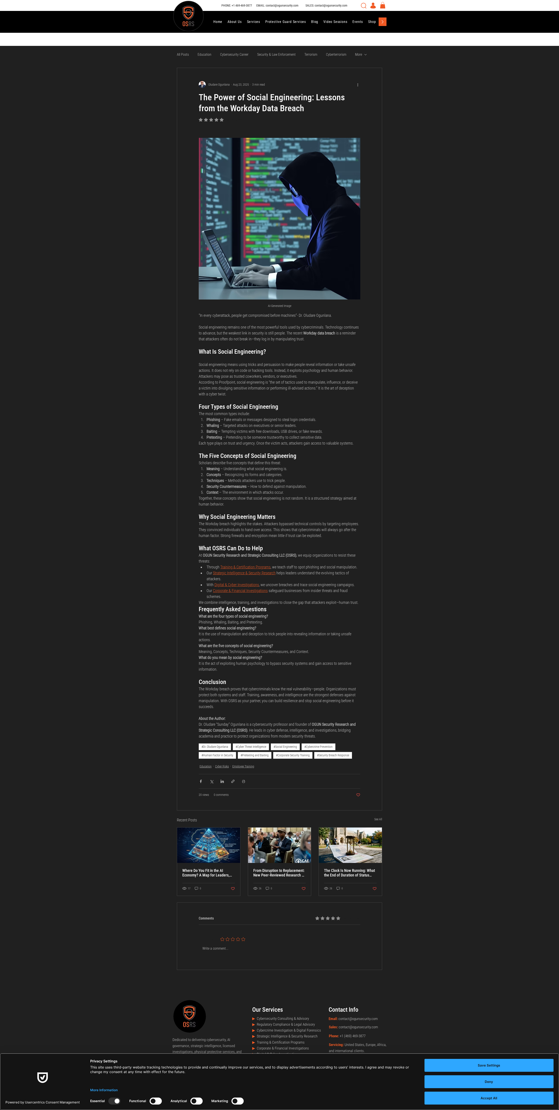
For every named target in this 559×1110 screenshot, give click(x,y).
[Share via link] (233, 781)
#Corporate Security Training (293, 755)
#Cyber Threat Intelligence (251, 746)
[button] (382, 5)
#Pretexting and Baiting (255, 755)
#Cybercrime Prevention (318, 746)
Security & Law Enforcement (276, 54)
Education (204, 54)
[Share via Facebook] (201, 781)
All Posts (183, 54)
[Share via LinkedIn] (222, 781)
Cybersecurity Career (234, 54)
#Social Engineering (285, 746)
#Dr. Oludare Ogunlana (215, 746)
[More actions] (357, 84)
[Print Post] (244, 781)
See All (378, 819)
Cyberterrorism (336, 54)
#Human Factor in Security (217, 755)
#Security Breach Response (333, 755)
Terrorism (310, 54)
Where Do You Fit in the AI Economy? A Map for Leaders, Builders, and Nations (205, 872)
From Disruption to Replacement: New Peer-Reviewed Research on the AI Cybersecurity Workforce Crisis (279, 872)
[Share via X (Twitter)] (211, 781)
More (358, 54)
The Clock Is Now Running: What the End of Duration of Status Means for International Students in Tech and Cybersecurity (350, 872)
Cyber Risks (222, 766)
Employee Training (243, 766)
